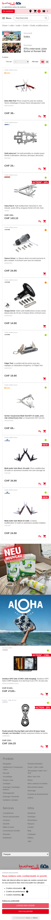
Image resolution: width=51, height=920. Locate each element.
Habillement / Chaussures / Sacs (13, 768)
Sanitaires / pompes (10, 800)
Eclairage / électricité (11, 797)
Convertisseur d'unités (11, 831)
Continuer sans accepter (10, 872)
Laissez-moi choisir (25, 906)
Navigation (7, 764)
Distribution (7, 838)
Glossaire (6, 834)
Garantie (6, 824)
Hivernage (32, 791)
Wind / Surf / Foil (34, 777)
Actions (30, 798)
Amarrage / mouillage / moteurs (11, 788)
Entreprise (32, 813)
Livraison (6, 820)
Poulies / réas (8, 780)
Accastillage (7, 777)
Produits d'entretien (35, 764)
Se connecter (8, 11)
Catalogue (32, 834)
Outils (25, 25)
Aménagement (8, 793)
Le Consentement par (25, 918)
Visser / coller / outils (11, 25)
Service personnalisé (11, 817)
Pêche (30, 780)
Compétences (8, 813)
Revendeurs (32, 820)
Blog (29, 831)
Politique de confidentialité (10, 900)
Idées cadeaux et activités (37, 784)
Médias (30, 838)
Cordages (6, 784)
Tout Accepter (25, 912)
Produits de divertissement (38, 794)
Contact (31, 827)
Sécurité (6, 773)
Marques (31, 824)
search (46, 18)
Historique (32, 817)
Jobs (29, 841)
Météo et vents (8, 827)
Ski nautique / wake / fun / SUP (37, 772)
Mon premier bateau (35, 787)
